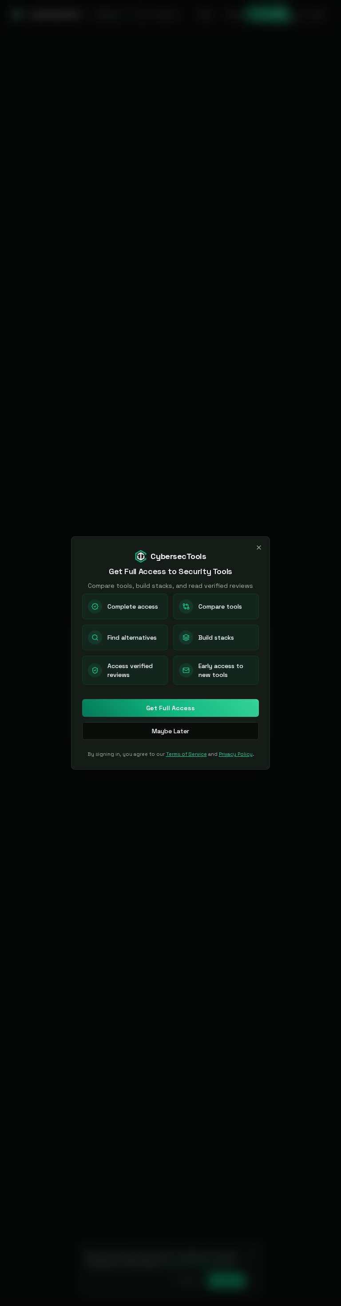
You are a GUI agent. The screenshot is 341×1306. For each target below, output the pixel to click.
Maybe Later (170, 731)
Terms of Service (186, 754)
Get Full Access (170, 708)
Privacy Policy (236, 754)
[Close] (259, 547)
